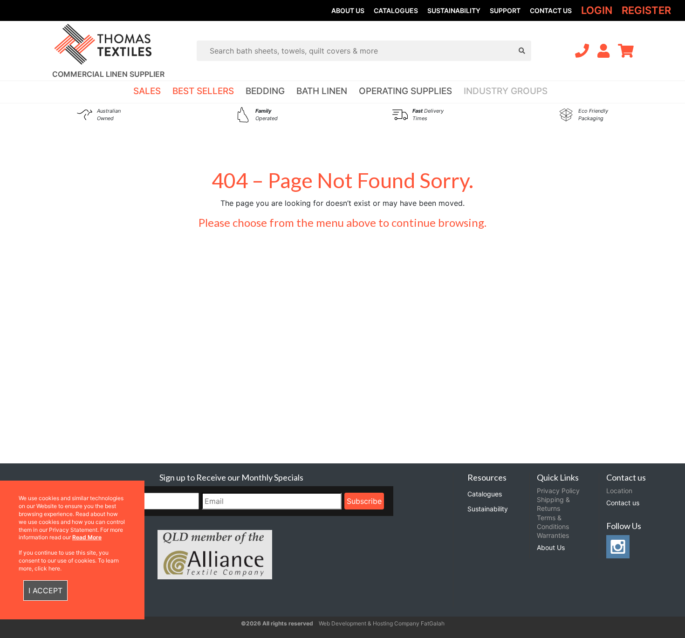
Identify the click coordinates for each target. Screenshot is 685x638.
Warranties (553, 535)
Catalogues (396, 10)
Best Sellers (203, 91)
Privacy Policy (558, 491)
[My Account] (603, 50)
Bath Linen (321, 91)
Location (619, 491)
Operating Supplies (405, 91)
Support (505, 10)
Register (646, 10)
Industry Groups (506, 91)
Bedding (265, 91)
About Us (347, 10)
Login (596, 10)
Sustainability (453, 10)
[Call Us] (582, 50)
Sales (147, 91)
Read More (87, 537)
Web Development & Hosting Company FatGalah (382, 623)
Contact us (551, 10)
